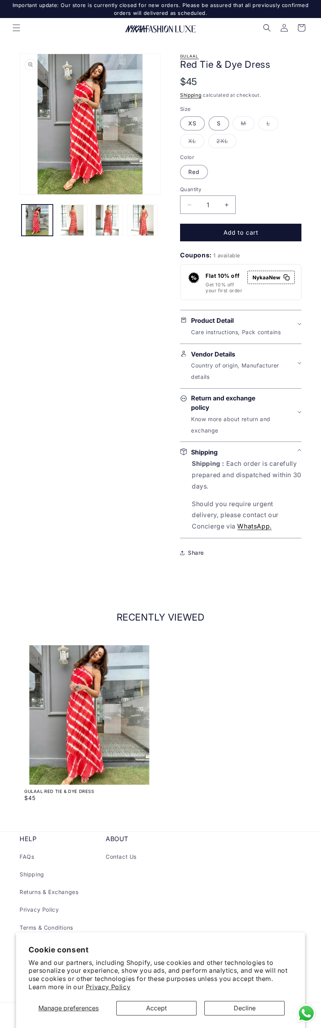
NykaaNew (266, 277)
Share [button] (196, 552)
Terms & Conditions (46, 927)
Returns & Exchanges (49, 892)
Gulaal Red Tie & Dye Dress (59, 791)
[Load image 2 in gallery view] (72, 220)
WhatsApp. (254, 526)
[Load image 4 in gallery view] (142, 220)
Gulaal (189, 56)
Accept (156, 1008)
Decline (245, 1008)
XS (192, 123)
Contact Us (121, 856)
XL (196, 142)
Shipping (191, 95)
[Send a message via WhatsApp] (306, 1013)
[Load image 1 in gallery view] (37, 220)
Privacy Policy (108, 987)
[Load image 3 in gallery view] (107, 220)
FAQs (27, 856)
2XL (226, 142)
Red (194, 171)
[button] (16, 27)
